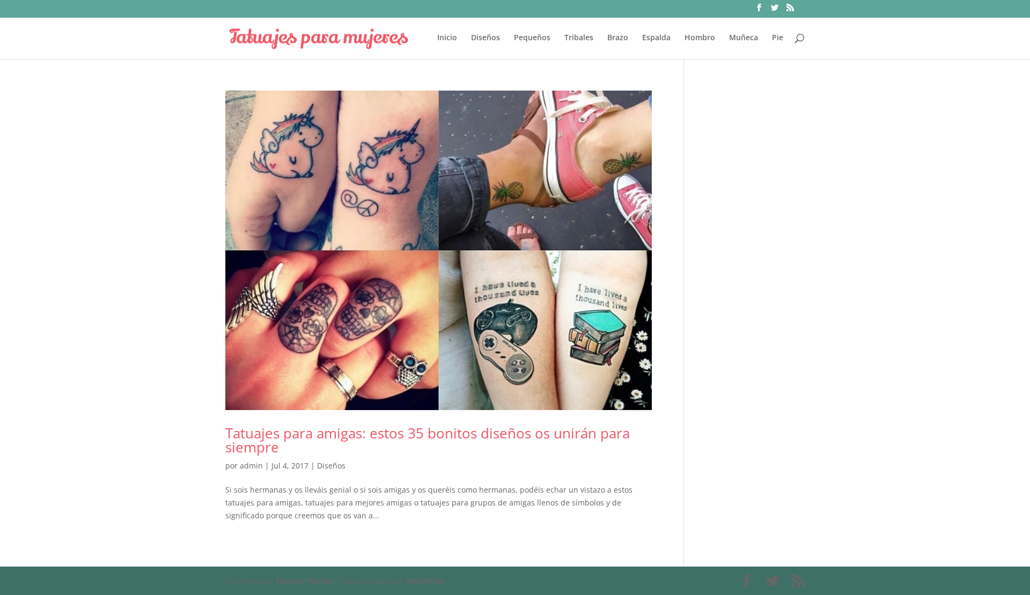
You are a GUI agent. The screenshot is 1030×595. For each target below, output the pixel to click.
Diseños (485, 38)
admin (251, 465)
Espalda (656, 38)
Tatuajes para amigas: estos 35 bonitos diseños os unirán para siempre (427, 440)
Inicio (447, 38)
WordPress (426, 581)
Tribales (578, 38)
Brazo (617, 38)
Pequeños (532, 38)
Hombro (700, 38)
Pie (777, 38)
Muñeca (743, 38)
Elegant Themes (305, 581)
